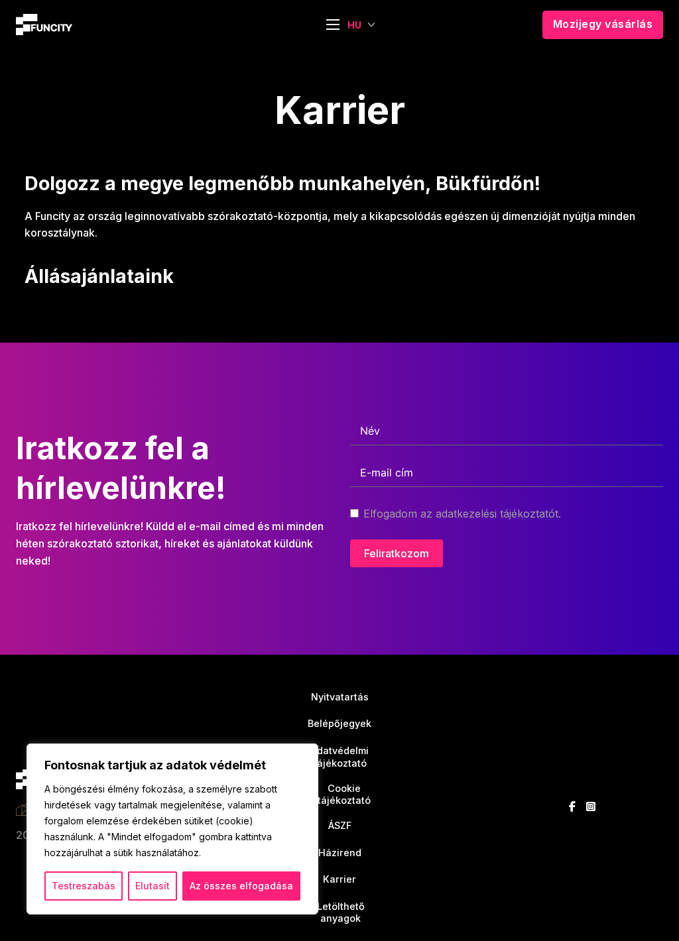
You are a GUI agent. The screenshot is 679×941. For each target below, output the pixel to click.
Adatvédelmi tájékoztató (339, 757)
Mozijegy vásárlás (603, 23)
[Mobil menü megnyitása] (333, 24)
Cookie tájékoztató (340, 794)
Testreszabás (83, 885)
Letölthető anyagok (340, 912)
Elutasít (152, 885)
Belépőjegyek (339, 723)
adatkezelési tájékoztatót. (498, 513)
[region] (172, 829)
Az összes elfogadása (241, 885)
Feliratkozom (396, 553)
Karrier (339, 879)
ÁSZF (339, 825)
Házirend (339, 852)
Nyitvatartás (340, 696)
